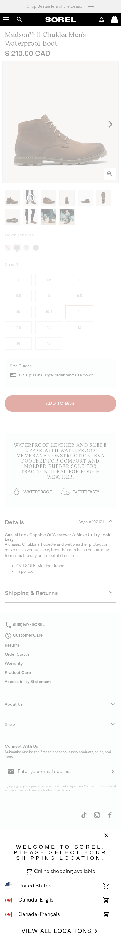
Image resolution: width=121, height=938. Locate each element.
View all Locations (56, 931)
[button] (6, 19)
